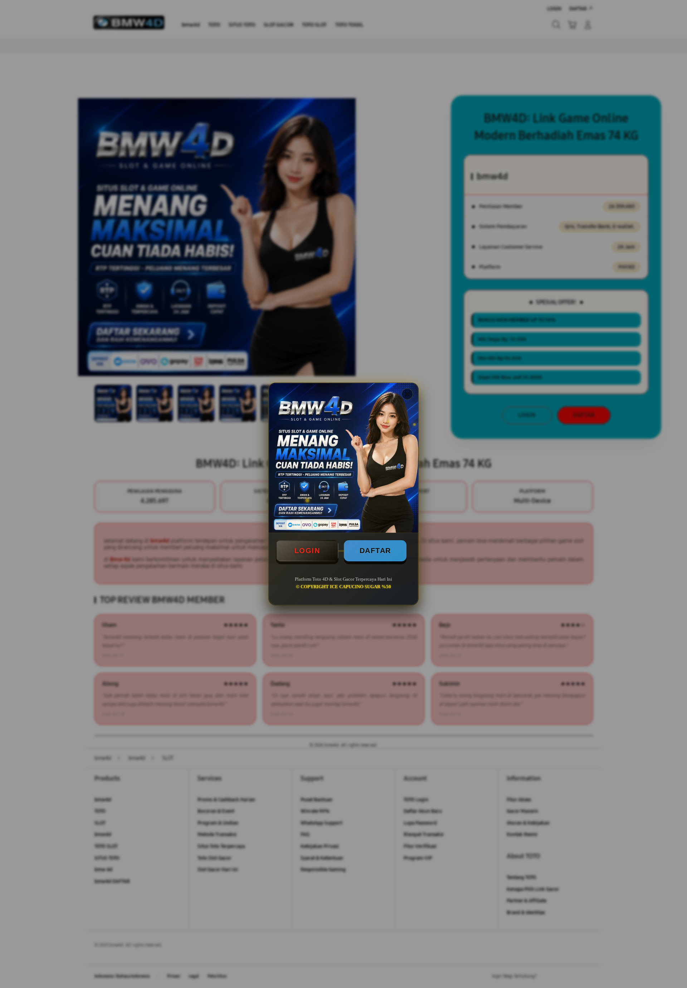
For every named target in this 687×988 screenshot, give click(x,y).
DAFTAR (375, 551)
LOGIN (307, 551)
